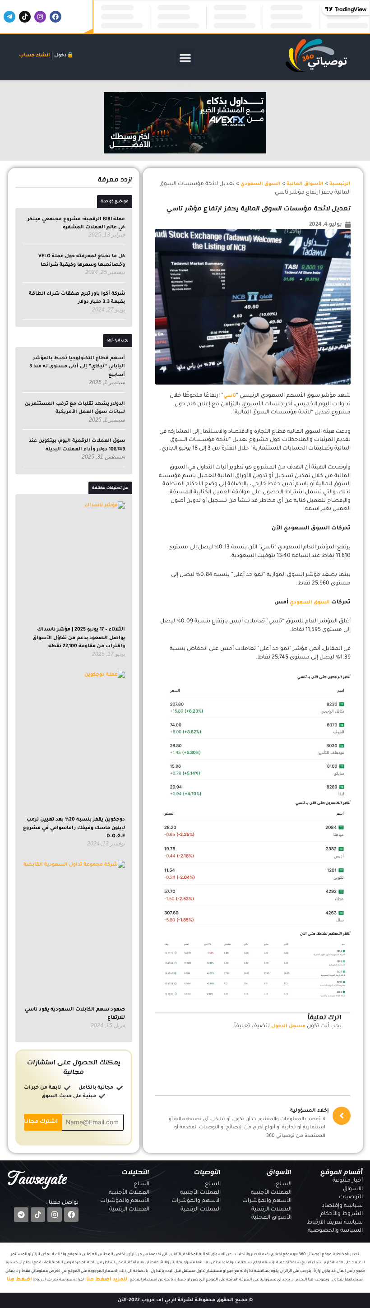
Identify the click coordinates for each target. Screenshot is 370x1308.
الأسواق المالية (305, 184)
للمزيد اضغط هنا (106, 1279)
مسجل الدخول (288, 1026)
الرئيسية (340, 184)
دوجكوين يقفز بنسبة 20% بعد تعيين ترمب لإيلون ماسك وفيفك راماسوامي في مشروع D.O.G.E (74, 828)
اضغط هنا (19, 1279)
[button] (185, 57)
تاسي (229, 396)
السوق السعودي (260, 184)
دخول (60, 55)
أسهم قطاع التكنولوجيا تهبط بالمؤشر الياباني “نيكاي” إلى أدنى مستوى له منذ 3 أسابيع (77, 367)
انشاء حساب (34, 55)
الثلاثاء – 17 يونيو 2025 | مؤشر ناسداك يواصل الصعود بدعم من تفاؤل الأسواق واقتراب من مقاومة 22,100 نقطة (78, 638)
